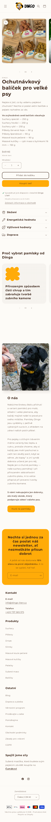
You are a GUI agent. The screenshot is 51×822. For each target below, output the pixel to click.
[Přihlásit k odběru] (40, 575)
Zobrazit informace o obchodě (20, 203)
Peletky (9, 665)
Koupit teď (25, 183)
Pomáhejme (11, 720)
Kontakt (9, 726)
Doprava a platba (14, 701)
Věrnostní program (15, 708)
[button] (5, 6)
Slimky (9, 647)
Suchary (9, 628)
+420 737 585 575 (14, 612)
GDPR (8, 745)
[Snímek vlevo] (20, 72)
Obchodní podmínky (15, 732)
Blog (7, 695)
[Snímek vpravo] (32, 72)
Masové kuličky (13, 659)
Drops (8, 641)
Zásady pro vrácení (15, 739)
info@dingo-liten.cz (16, 602)
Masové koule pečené (16, 653)
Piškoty (9, 634)
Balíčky (9, 678)
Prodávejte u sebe (14, 714)
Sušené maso (12, 671)
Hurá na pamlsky (21, 508)
